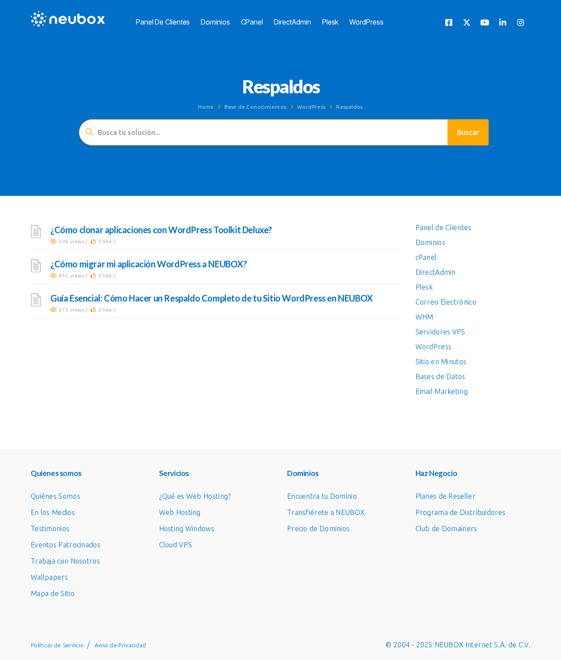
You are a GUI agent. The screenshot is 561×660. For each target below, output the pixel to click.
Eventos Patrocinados (65, 545)
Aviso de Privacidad (120, 645)
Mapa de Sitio (53, 593)
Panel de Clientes (163, 22)
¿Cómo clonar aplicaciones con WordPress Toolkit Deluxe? (161, 229)
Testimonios (50, 528)
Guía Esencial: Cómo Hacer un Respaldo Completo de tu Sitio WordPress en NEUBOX (211, 298)
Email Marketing (441, 391)
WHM (424, 317)
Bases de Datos (440, 376)
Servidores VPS (440, 332)
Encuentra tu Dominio (322, 496)
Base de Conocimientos (255, 107)
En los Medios (53, 512)
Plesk (330, 22)
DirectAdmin (292, 22)
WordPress (366, 22)
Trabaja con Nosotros (65, 561)
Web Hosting (180, 512)
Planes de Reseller (445, 496)
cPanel (252, 22)
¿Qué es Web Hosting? (195, 496)
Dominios (215, 22)
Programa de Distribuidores (460, 512)
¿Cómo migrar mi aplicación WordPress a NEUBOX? (148, 264)
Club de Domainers (446, 528)
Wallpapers (49, 577)
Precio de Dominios (318, 528)
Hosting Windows (187, 528)
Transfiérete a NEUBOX (326, 512)
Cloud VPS (175, 545)
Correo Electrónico (445, 302)
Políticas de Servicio (57, 645)
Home (206, 107)
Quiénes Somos (55, 496)
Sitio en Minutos (441, 361)
